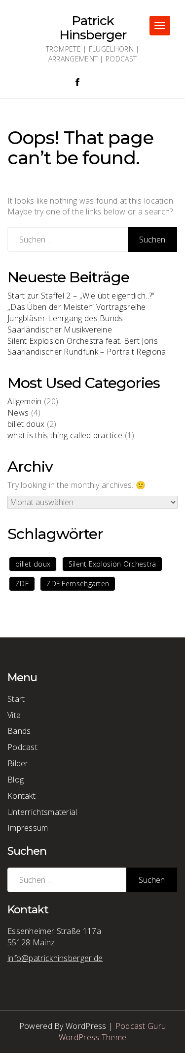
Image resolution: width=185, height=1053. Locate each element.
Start (16, 698)
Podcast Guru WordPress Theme (112, 1032)
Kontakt (21, 795)
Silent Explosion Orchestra (112, 564)
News (18, 412)
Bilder (18, 763)
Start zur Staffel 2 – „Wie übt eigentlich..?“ (81, 295)
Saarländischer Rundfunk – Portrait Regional (87, 351)
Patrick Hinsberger (92, 28)
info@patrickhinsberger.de (55, 958)
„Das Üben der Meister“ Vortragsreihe (76, 306)
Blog (15, 779)
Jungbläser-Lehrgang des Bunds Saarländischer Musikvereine (65, 324)
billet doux (25, 424)
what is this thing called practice (64, 435)
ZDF (22, 583)
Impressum (27, 827)
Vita (14, 715)
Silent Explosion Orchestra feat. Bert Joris (82, 340)
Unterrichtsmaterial (42, 812)
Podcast (22, 747)
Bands (19, 730)
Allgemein (24, 401)
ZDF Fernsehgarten (77, 583)
